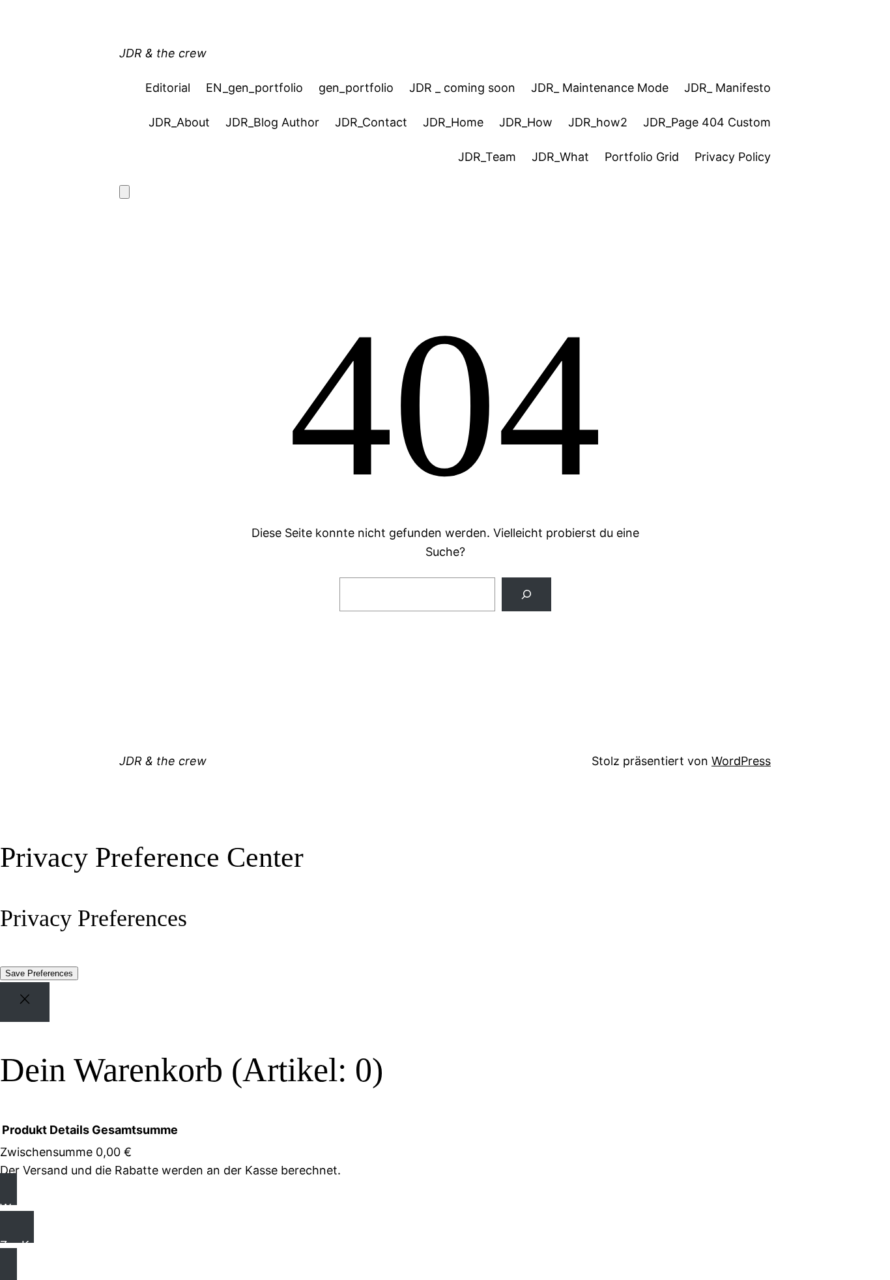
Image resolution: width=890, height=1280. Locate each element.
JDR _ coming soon (462, 88)
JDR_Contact (371, 122)
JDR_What (560, 157)
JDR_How (526, 122)
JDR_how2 (597, 122)
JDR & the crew (163, 53)
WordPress (741, 761)
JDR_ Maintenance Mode (599, 88)
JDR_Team (487, 157)
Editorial (167, 88)
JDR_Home (453, 122)
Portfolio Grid (642, 157)
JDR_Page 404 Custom (707, 122)
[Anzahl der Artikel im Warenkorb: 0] (124, 192)
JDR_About (179, 122)
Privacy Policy (733, 157)
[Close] (25, 1002)
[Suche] (526, 594)
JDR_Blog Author (272, 122)
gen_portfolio (356, 88)
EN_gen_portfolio (254, 88)
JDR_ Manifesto (727, 88)
